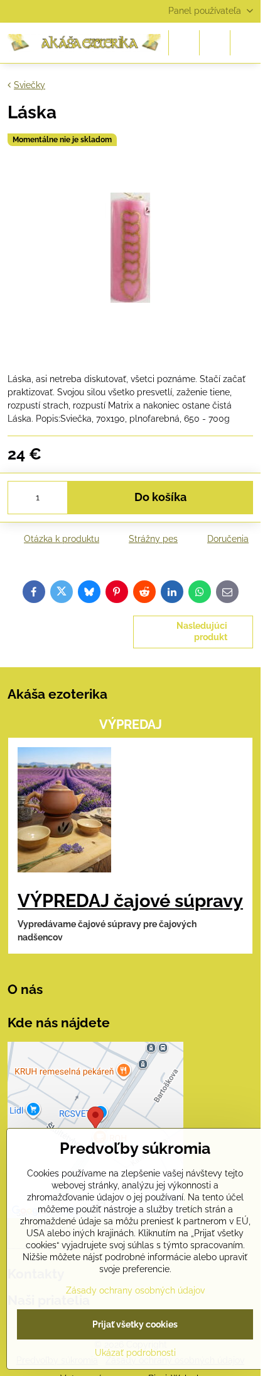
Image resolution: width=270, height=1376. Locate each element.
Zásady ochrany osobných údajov (135, 1290)
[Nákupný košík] (215, 42)
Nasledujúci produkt (201, 631)
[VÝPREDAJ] (64, 811)
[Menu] (245, 42)
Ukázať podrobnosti (135, 1353)
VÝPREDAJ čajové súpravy (130, 900)
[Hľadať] (184, 42)
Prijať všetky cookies (135, 1324)
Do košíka (160, 497)
